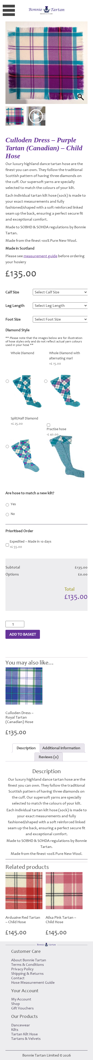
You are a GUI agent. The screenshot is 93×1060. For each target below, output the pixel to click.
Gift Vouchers (22, 1008)
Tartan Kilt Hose (24, 1034)
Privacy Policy (22, 969)
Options (12, 574)
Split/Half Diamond (24, 421)
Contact (18, 978)
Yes (13, 504)
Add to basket (22, 634)
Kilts (14, 1029)
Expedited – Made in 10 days (30, 544)
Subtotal (12, 567)
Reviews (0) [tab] (49, 757)
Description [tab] (26, 748)
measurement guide (40, 256)
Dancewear (20, 1025)
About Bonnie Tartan (28, 960)
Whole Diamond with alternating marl (64, 358)
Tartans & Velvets (26, 1038)
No (13, 514)
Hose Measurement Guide (33, 982)
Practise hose (56, 431)
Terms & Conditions (27, 964)
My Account (21, 999)
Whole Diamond (22, 353)
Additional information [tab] (61, 748)
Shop (15, 1003)
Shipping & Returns (27, 973)
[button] (79, 69)
